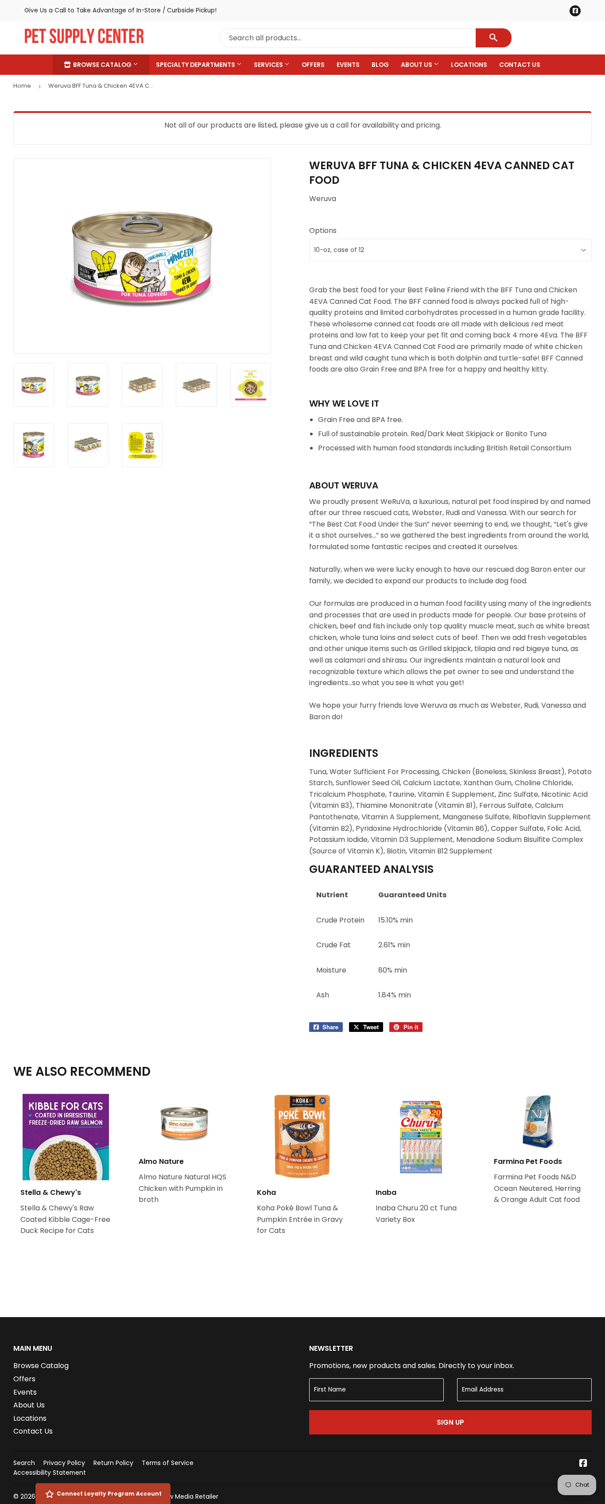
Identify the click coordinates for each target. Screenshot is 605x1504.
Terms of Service (168, 1462)
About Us (417, 64)
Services (269, 64)
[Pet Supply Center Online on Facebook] (583, 1464)
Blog (380, 64)
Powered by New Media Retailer (170, 1496)
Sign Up (450, 1422)
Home (22, 85)
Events (348, 64)
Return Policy (113, 1462)
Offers (313, 64)
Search (24, 1462)
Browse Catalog (102, 64)
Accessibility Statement (49, 1472)
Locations (469, 64)
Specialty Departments (196, 64)
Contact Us (519, 64)
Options (323, 230)
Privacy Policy (64, 1462)
